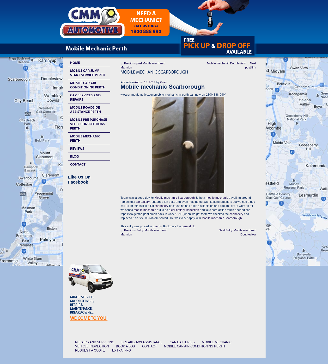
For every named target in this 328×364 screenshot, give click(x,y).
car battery (142, 202)
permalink (188, 226)
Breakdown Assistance (142, 342)
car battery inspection (185, 210)
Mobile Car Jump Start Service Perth (87, 73)
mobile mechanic (217, 197)
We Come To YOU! (89, 318)
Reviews (77, 149)
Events (157, 226)
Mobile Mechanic (216, 342)
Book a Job (125, 346)
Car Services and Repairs (85, 97)
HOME (75, 63)
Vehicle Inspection (92, 346)
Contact (77, 164)
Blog (74, 156)
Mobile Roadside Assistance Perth (85, 109)
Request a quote (90, 350)
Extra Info (121, 350)
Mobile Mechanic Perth (85, 138)
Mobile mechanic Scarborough (175, 197)
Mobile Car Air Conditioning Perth (87, 85)
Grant (163, 82)
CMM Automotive (95, 24)
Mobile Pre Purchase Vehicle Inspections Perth (88, 124)
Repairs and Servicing (94, 342)
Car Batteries (182, 342)
